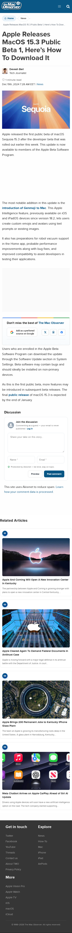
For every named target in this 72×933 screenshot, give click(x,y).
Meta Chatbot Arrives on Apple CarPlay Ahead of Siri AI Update (35, 795)
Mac (40, 847)
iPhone (42, 852)
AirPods (42, 864)
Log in (30, 428)
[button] (59, 6)
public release (19, 394)
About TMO (12, 864)
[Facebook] (61, 332)
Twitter (9, 836)
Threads (10, 852)
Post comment (54, 474)
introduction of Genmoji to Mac (24, 207)
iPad (40, 858)
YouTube (10, 847)
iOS (8, 903)
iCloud (9, 914)
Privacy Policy (13, 869)
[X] (45, 332)
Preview (35, 474)
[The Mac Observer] (11, 6)
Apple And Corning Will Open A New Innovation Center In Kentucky (35, 581)
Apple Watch (13, 892)
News (23, 18)
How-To (42, 841)
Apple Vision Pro (15, 886)
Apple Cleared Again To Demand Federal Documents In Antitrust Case (35, 653)
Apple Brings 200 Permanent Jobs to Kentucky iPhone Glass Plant (34, 724)
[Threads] (53, 332)
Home (11, 18)
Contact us (12, 858)
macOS (10, 908)
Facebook (11, 841)
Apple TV (11, 897)
